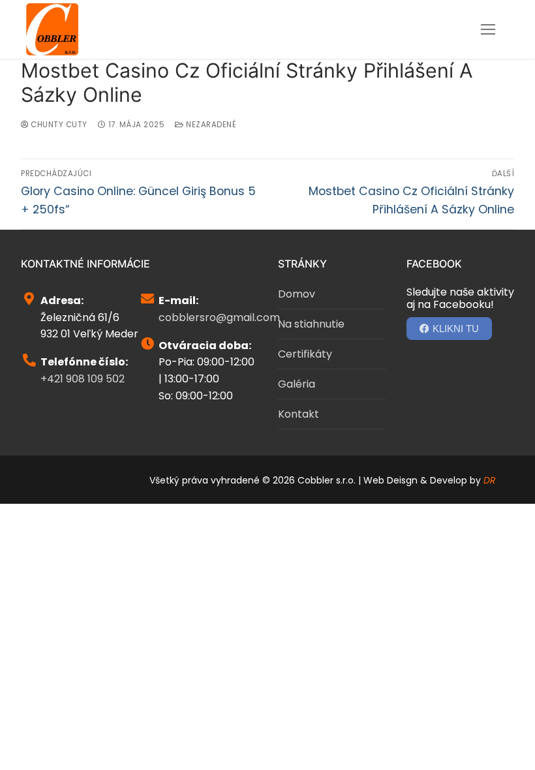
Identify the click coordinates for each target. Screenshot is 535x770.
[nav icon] (488, 29)
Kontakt (298, 414)
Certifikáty (305, 354)
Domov (296, 293)
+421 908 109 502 (82, 378)
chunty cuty (58, 124)
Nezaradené (210, 124)
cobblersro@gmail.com (219, 317)
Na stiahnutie (311, 323)
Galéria (296, 384)
